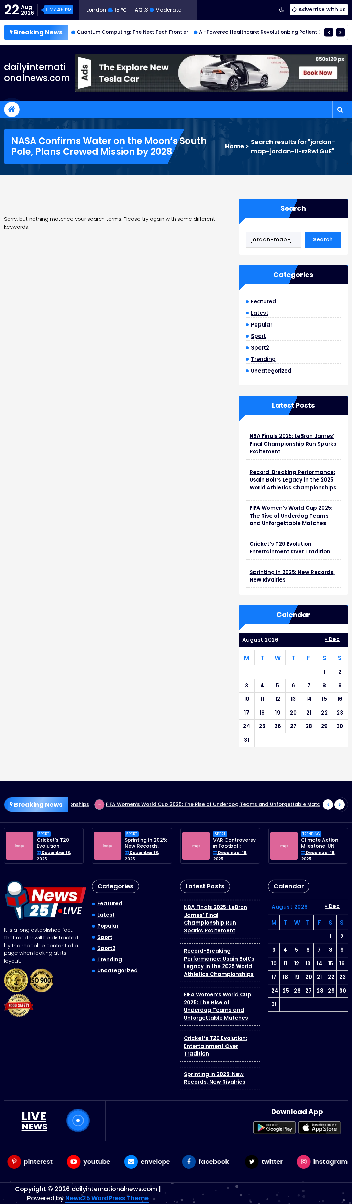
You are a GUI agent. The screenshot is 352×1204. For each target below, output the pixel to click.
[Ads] (211, 73)
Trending (263, 359)
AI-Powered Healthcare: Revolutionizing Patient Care (241, 32)
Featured (263, 301)
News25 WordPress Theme (107, 1198)
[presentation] (328, 32)
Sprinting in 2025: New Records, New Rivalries (146, 846)
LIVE (34, 1120)
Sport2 (260, 347)
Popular (261, 324)
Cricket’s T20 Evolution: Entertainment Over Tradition (290, 547)
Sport (258, 336)
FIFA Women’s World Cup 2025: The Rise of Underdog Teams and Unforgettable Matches (291, 515)
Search (293, 208)
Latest (259, 313)
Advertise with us (321, 9)
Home (234, 146)
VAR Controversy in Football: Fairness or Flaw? (234, 846)
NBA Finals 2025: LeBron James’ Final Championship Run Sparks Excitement (293, 443)
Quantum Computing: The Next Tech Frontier (108, 32)
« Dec (332, 639)
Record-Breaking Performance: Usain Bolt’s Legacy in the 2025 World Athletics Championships (293, 479)
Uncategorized (271, 370)
